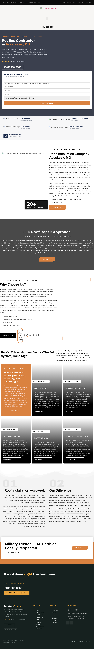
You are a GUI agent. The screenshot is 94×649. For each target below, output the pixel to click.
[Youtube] (71, 622)
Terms (81, 641)
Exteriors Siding (11, 436)
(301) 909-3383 (48, 27)
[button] (47, 18)
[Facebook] (67, 622)
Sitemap (87, 641)
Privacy (74, 641)
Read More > (38, 412)
